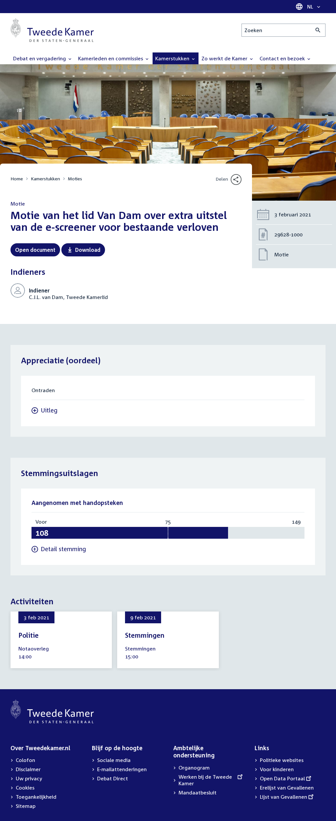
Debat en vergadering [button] (40, 58)
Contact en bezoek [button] (283, 58)
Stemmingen (144, 635)
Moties (75, 178)
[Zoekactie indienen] (318, 30)
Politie (28, 635)
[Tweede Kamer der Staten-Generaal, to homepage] (52, 30)
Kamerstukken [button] (173, 58)
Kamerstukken (45, 178)
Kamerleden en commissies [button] (111, 58)
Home (16, 178)
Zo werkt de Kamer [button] (225, 58)
